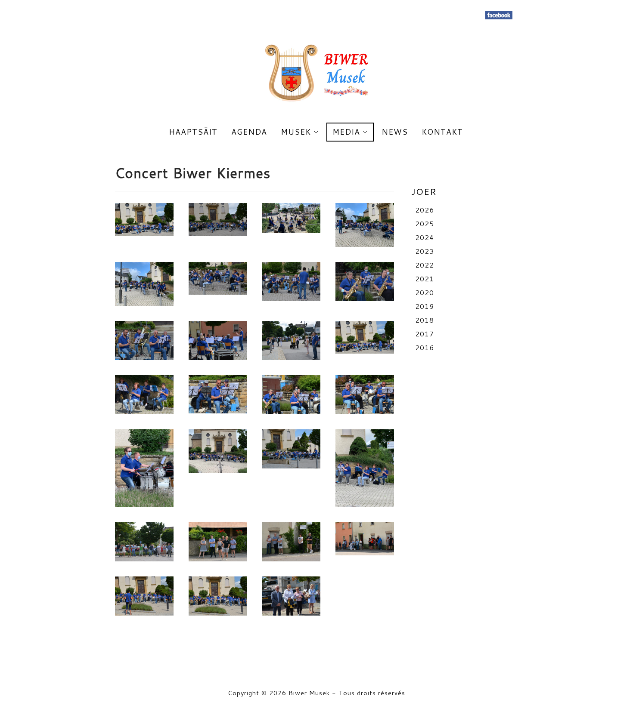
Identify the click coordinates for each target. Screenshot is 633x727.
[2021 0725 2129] (291, 596)
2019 (424, 306)
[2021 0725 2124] (218, 541)
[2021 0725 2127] (144, 596)
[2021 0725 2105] (364, 281)
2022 (424, 265)
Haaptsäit (193, 131)
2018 (424, 320)
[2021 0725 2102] (218, 278)
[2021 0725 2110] (218, 340)
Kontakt (442, 131)
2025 (424, 223)
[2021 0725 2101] (218, 219)
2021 (424, 278)
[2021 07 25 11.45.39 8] (144, 284)
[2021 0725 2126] (364, 538)
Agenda (249, 131)
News (395, 131)
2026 (424, 210)
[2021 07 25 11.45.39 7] (364, 225)
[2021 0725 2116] (144, 394)
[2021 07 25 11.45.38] (218, 451)
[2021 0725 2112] (291, 340)
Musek (296, 131)
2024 (424, 237)
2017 (424, 334)
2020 (424, 292)
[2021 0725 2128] (218, 596)
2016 (424, 347)
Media (346, 131)
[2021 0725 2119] (218, 394)
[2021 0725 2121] (364, 394)
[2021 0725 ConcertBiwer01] (144, 219)
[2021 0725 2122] (291, 448)
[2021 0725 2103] (291, 281)
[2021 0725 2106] (144, 340)
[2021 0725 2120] (291, 394)
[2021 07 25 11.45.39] (144, 468)
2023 (424, 251)
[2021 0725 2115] (364, 337)
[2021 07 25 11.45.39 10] (291, 218)
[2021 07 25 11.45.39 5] (364, 468)
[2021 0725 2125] (291, 541)
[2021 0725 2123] (144, 541)
